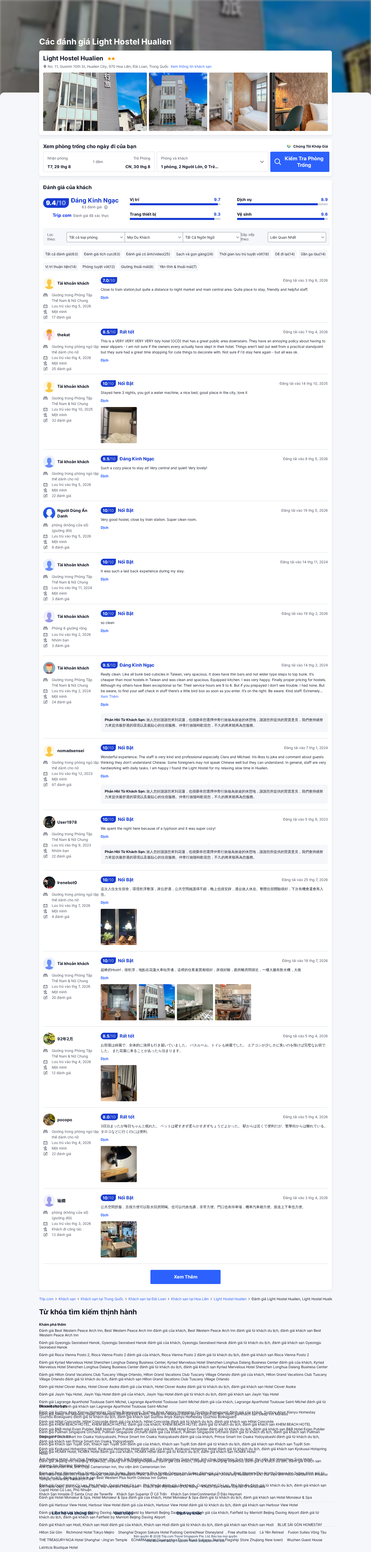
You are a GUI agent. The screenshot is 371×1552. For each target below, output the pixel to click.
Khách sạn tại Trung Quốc (102, 1299)
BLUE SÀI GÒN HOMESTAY (300, 1524)
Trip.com (46, 1299)
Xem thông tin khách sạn (191, 66)
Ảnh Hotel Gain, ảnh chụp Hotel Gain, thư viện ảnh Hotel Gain (89, 1486)
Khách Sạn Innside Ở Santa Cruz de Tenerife (76, 1494)
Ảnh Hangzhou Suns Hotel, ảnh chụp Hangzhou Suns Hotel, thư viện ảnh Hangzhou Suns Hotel (234, 1459)
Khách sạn (67, 1299)
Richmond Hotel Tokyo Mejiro (90, 1532)
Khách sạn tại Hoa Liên (190, 1299)
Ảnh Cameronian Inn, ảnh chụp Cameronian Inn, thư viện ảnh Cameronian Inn (102, 1467)
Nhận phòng (57, 158)
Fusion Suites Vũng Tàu (307, 1532)
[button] (330, 8)
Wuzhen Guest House (304, 1540)
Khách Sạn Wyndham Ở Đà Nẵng (170, 1486)
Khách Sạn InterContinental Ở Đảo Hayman (206, 1494)
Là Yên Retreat (272, 1532)
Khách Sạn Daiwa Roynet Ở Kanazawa (233, 1486)
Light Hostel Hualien (230, 1299)
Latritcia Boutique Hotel (58, 1547)
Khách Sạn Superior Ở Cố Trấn (142, 1494)
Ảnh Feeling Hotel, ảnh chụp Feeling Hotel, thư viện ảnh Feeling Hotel (95, 1459)
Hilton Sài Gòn (50, 1532)
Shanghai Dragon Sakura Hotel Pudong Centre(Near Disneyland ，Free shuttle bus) (187, 1532)
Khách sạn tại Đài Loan (147, 1299)
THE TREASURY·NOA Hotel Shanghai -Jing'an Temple (83, 1540)
